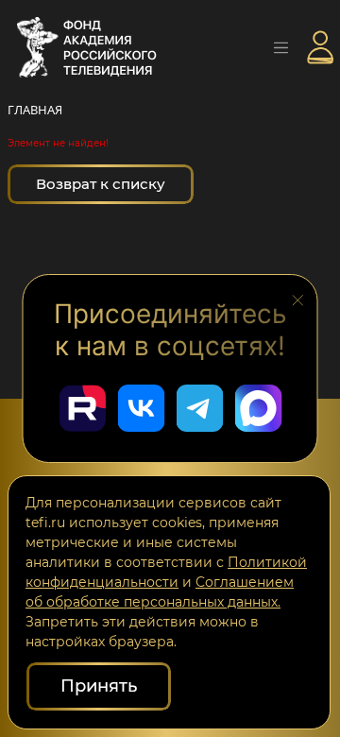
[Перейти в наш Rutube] (82, 408)
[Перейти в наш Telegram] (199, 408)
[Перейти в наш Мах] (257, 408)
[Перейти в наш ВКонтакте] (140, 408)
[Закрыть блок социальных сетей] (298, 298)
